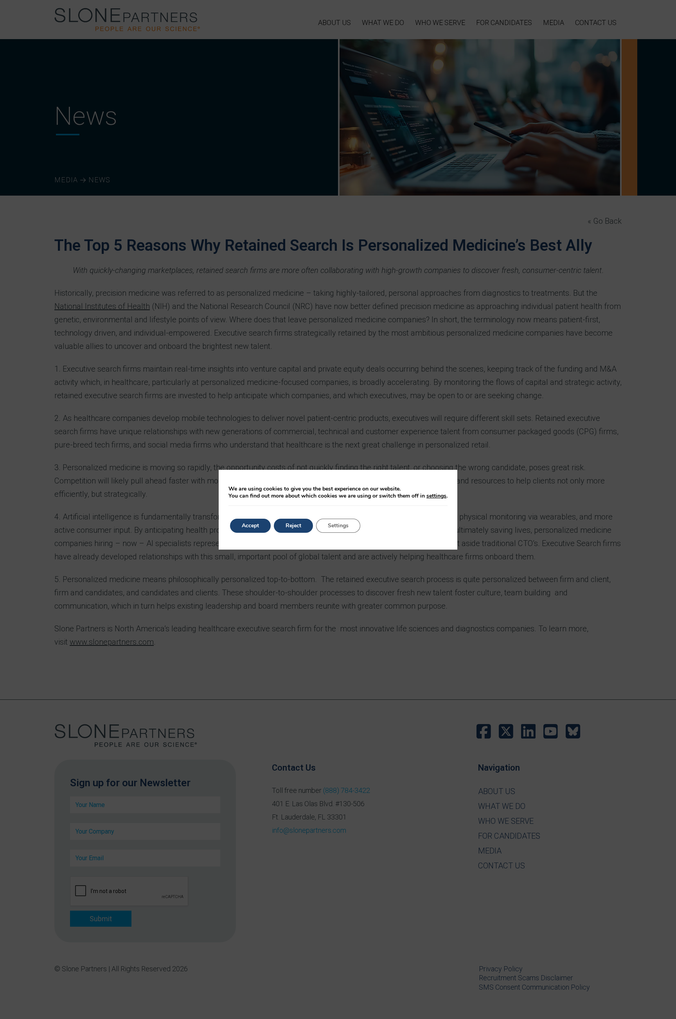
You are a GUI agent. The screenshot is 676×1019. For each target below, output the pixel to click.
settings (436, 496)
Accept (250, 525)
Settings (338, 525)
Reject (293, 525)
